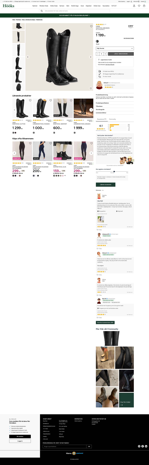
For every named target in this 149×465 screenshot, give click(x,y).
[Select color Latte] (20, 176)
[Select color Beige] (60, 176)
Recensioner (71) (101, 119)
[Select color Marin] (15, 176)
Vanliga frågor (62, 423)
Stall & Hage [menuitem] (75, 6)
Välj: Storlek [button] (100, 48)
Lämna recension (105, 184)
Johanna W (105, 234)
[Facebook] (142, 446)
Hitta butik (135, 1)
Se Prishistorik (129, 38)
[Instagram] (139, 446)
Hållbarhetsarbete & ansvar (49, 426)
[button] (18, 23)
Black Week (61, 429)
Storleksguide (100, 109)
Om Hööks (45, 428)
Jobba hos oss (46, 431)
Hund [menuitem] (82, 6)
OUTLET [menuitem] (114, 6)
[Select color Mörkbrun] (15, 133)
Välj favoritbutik (109, 64)
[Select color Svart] (13, 133)
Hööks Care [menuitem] (97, 6)
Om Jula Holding (63, 426)
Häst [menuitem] (67, 6)
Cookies (45, 436)
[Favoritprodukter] (139, 5)
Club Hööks (61, 431)
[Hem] (17, 5)
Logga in (128, 1)
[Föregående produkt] (14, 110)
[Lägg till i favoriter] (91, 26)
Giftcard (61, 434)
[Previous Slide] (27, 57)
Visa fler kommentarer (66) (105, 322)
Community (112, 119)
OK (89, 446)
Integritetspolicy (46, 433)
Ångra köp (61, 436)
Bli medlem (20, 436)
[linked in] (146, 446)
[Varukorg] (144, 5)
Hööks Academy (78, 421)
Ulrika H (106, 83)
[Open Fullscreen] (90, 88)
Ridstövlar (39, 19)
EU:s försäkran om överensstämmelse (63, 421)
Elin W (104, 298)
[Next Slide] (90, 57)
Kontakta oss (46, 423)
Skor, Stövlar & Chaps (28, 19)
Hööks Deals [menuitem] (54, 6)
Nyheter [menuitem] (34, 6)
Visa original (100, 265)
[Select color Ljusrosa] (63, 176)
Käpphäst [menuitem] (88, 6)
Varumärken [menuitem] (106, 6)
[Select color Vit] (17, 176)
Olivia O (104, 253)
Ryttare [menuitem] (62, 6)
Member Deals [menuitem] (43, 6)
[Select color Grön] (58, 176)
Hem (13, 19)
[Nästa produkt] (91, 110)
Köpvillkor (45, 421)
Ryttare (18, 19)
